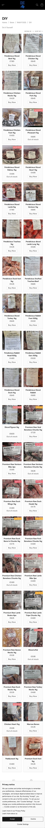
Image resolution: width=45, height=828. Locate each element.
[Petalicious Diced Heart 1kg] (33, 154)
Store (12, 22)
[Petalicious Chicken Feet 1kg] (12, 117)
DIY (30, 22)
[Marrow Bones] (33, 711)
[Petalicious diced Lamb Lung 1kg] (33, 229)
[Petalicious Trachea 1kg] (12, 229)
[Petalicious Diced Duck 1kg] (12, 377)
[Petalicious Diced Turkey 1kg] (12, 303)
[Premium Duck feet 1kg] (33, 746)
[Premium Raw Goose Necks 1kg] (12, 637)
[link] (22, 823)
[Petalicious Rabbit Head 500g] (12, 340)
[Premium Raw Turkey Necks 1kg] (33, 674)
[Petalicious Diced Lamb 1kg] (12, 191)
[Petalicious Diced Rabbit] (33, 377)
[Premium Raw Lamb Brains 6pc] (12, 600)
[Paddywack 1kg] (12, 746)
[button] (22, 5)
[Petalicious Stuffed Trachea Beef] (33, 266)
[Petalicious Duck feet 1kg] (12, 266)
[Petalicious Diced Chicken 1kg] (33, 43)
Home (4, 22)
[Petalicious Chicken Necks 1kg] (12, 80)
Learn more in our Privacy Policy (13, 811)
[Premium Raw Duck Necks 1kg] (12, 674)
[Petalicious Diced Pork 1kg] (33, 80)
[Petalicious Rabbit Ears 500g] (33, 340)
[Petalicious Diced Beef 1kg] (12, 43)
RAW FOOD (21, 22)
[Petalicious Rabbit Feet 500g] (33, 303)
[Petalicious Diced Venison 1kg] (33, 191)
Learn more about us (9, 813)
